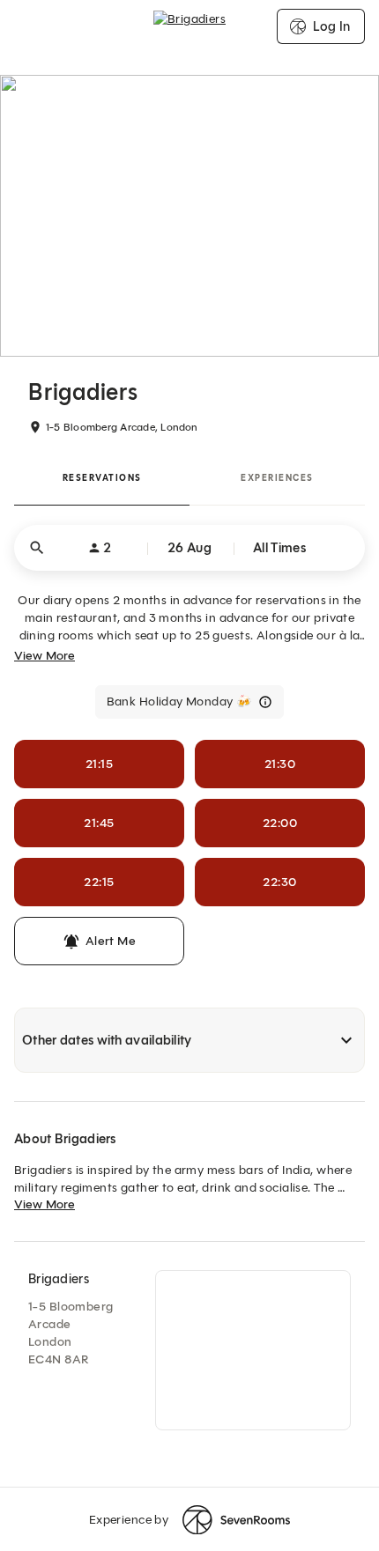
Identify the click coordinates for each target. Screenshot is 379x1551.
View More (44, 655)
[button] (189, 548)
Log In (331, 26)
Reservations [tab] (102, 478)
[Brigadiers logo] (189, 26)
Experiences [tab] (277, 478)
